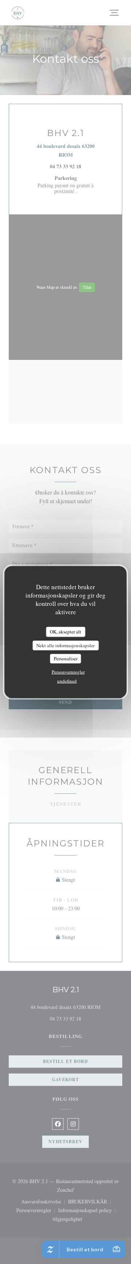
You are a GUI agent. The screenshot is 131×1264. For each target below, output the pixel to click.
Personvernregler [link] (68, 671)
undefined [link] (67, 680)
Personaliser (66, 658)
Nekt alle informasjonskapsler (65, 645)
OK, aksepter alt (65, 631)
